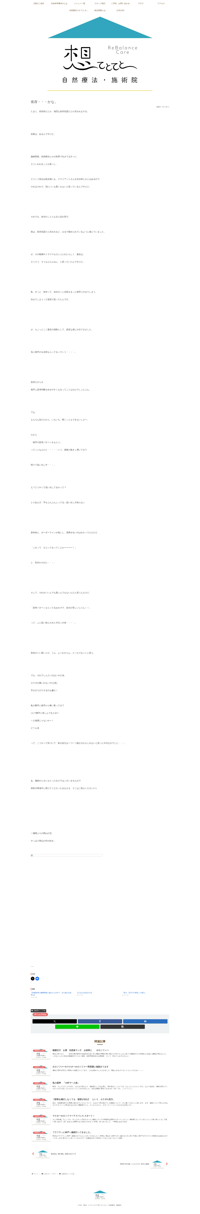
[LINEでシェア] (77, 1027)
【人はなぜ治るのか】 (85, 993)
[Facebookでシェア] (100, 1021)
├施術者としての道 (39, 1010)
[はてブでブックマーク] (145, 1021)
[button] (122, 1027)
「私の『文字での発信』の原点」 (134, 993)
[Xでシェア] (55, 1021)
